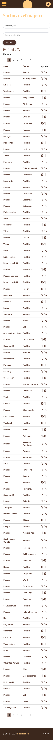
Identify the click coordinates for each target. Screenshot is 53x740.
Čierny (26, 66)
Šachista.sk (23, 733)
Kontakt (46, 733)
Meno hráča (10, 25)
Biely (5, 66)
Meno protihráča (12, 35)
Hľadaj (9, 42)
